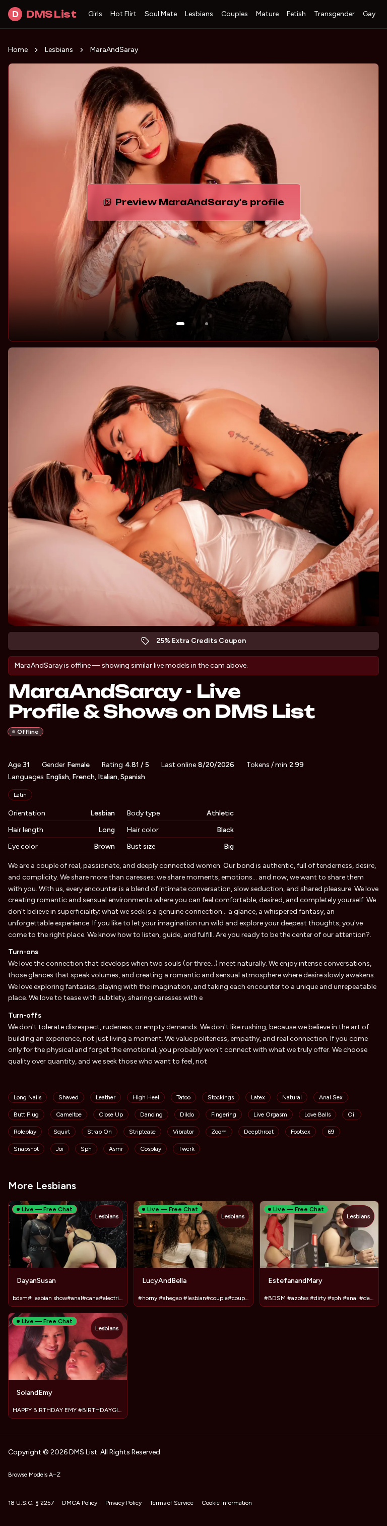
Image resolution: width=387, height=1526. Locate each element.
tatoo (183, 1097)
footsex (300, 1131)
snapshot (26, 1148)
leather (105, 1097)
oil (352, 1114)
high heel (146, 1097)
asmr (116, 1148)
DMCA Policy (79, 1502)
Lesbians (199, 14)
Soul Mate (161, 14)
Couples (234, 14)
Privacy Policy (123, 1502)
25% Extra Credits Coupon (206, 643)
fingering (223, 1114)
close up (111, 1114)
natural (292, 1097)
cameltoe (69, 1114)
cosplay (150, 1148)
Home (18, 49)
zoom (219, 1131)
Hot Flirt (123, 14)
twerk (186, 1148)
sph (86, 1148)
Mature (267, 14)
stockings (221, 1097)
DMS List (44, 14)
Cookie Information (227, 1502)
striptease (142, 1131)
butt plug (26, 1114)
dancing (151, 1114)
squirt (61, 1131)
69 (331, 1131)
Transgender (334, 14)
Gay (369, 14)
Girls (95, 14)
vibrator (183, 1131)
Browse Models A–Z (34, 1474)
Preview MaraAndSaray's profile (201, 205)
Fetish (296, 14)
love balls (317, 1114)
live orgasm (270, 1114)
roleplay (25, 1131)
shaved (68, 1097)
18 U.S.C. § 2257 (31, 1502)
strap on (99, 1131)
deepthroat (259, 1131)
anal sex (331, 1097)
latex (258, 1097)
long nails (27, 1097)
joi (59, 1148)
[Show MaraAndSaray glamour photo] (207, 324)
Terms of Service (172, 1502)
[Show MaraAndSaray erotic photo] (180, 324)
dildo (187, 1114)
